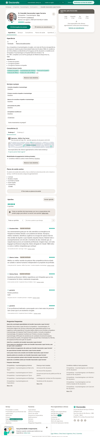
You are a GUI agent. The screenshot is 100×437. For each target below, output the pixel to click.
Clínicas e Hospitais (34, 411)
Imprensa (8, 423)
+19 (37, 73)
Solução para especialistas (58, 411)
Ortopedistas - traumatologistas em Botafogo (20, 378)
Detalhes (10, 89)
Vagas (14, 419)
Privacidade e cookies (12, 410)
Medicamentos (32, 417)
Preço (52, 410)
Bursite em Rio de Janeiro (44, 371)
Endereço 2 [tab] (20, 132)
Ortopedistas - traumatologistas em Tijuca (19, 375)
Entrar (70, 2)
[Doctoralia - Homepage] (15, 2)
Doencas (30, 421)
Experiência (11, 32)
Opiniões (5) (51, 32)
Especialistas (32, 410)
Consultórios (29, 32)
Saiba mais (27, 433)
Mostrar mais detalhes (31, 78)
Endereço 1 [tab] (11, 132)
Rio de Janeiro (40, 140)
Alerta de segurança (57, 421)
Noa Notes (56, 415)
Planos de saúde (40, 32)
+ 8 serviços (11, 117)
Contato (8, 417)
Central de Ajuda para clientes (60, 423)
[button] (19, 27)
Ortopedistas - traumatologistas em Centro (19, 372)
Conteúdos (54, 417)
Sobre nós (9, 415)
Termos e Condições (12, 421)
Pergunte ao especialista (35, 415)
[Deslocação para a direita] (55, 32)
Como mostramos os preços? (17, 122)
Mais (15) (9, 386)
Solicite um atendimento (76, 28)
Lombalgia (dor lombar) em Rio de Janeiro (49, 378)
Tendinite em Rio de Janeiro (45, 381)
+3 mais (10, 186)
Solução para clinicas (57, 413)
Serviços (20, 32)
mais (8, 56)
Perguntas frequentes (34, 423)
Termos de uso (55, 419)
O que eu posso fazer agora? (16, 152)
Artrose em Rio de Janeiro (44, 368)
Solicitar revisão (31, 249)
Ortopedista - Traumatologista (21, 7)
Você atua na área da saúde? (83, 2)
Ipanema (34, 140)
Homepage (8, 7)
